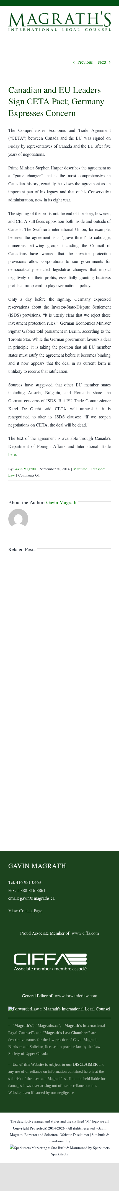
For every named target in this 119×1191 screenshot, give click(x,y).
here (12, 454)
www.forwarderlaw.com (76, 995)
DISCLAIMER (85, 1064)
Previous (85, 62)
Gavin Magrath (25, 468)
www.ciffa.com (85, 933)
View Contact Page (25, 910)
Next (102, 62)
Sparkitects (59, 1154)
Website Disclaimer (74, 1134)
